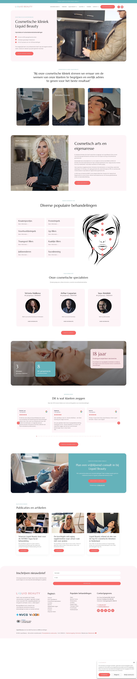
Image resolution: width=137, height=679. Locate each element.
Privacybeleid (45, 633)
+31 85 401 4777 (101, 485)
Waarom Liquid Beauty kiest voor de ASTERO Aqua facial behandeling (32, 538)
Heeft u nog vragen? (22, 141)
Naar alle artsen (68, 332)
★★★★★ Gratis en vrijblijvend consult (68, 1)
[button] (134, 662)
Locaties (81, 6)
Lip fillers (52, 231)
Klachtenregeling (70, 633)
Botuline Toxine (74, 599)
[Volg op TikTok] (102, 610)
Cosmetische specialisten (54, 601)
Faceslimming (54, 251)
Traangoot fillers (25, 241)
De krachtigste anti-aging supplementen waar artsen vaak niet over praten (67, 538)
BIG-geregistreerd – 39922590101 (104, 295)
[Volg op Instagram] (98, 610)
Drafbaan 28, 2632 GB (107, 599)
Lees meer (23, 550)
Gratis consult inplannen (97, 480)
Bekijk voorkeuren (129, 674)
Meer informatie (33, 321)
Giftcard (50, 608)
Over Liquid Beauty (82, 182)
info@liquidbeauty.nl (103, 606)
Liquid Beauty (72, 6)
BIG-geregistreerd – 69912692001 (33, 295)
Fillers (71, 597)
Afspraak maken (52, 611)
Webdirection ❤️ (92, 633)
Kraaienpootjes (25, 221)
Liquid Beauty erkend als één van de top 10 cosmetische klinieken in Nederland (102, 538)
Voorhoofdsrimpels (27, 231)
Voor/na (50, 604)
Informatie (78, 633)
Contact (95, 6)
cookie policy (53, 633)
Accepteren (104, 674)
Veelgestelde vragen (53, 606)
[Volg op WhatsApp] (112, 610)
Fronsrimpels (54, 221)
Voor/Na (89, 6)
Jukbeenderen (24, 251)
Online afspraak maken (24, 53)
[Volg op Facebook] (105, 610)
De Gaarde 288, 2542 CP (108, 597)
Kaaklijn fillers (54, 241)
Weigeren (116, 674)
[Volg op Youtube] (109, 610)
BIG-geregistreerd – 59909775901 (68, 295)
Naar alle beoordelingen (68, 444)
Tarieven (64, 6)
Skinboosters (73, 601)
